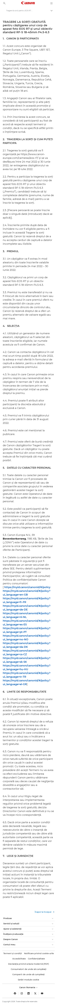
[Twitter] (35, 993)
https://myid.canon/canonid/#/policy (27, 587)
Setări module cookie (28, 979)
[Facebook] (15, 993)
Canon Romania (27, 987)
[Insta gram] (22, 993)
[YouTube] (42, 993)
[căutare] (4, 3)
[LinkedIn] (28, 993)
